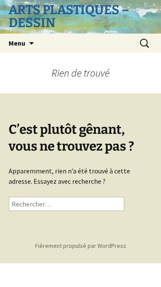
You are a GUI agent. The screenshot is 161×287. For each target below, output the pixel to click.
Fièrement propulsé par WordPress (80, 246)
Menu (17, 43)
